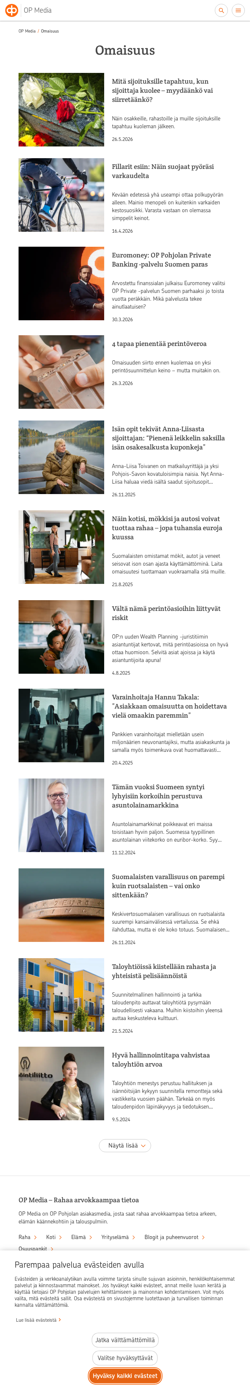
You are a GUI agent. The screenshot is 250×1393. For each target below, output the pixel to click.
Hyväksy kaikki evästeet (125, 1376)
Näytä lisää (123, 1145)
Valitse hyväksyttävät (125, 1358)
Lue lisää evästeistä (36, 1320)
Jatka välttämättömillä (125, 1340)
